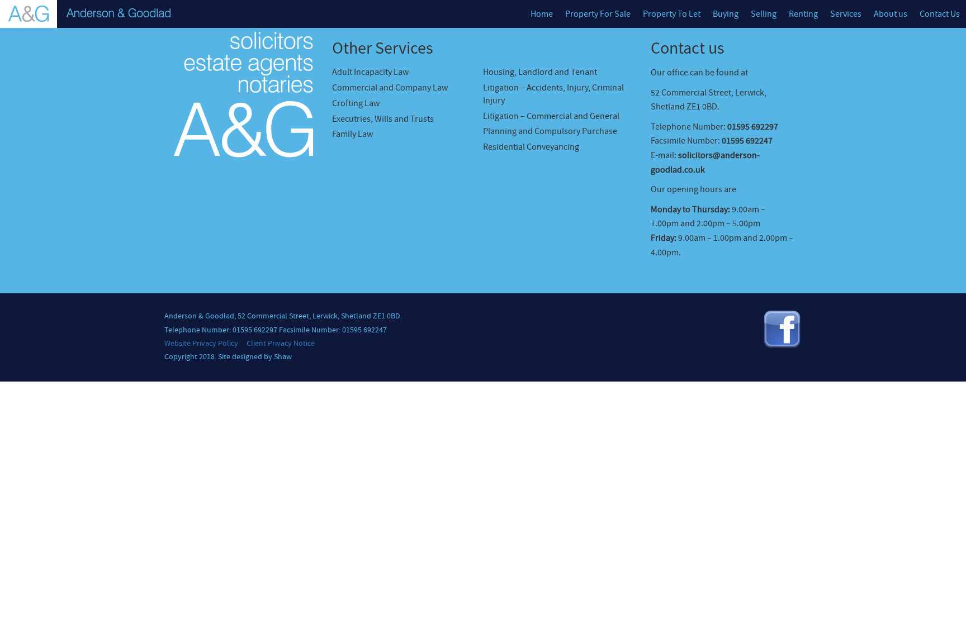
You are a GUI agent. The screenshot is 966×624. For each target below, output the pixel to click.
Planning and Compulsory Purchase (550, 131)
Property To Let (671, 14)
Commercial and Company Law (390, 87)
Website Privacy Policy (201, 344)
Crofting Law (356, 103)
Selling (763, 14)
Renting (803, 14)
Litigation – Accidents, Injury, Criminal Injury (553, 94)
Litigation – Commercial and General (551, 116)
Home (542, 14)
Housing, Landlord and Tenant (540, 72)
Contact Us (940, 14)
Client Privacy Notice (281, 344)
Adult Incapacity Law (370, 72)
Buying (725, 14)
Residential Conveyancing (531, 147)
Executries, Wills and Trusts (383, 119)
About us (890, 14)
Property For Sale (598, 14)
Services (845, 14)
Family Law (352, 134)
